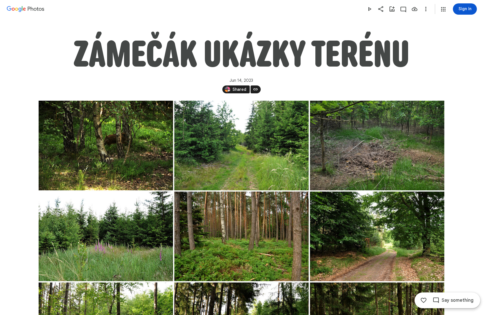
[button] (443, 9)
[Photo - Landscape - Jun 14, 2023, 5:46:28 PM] (241, 236)
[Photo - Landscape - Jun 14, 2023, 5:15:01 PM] (106, 236)
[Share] (380, 9)
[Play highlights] (369, 9)
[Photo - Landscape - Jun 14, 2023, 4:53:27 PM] (106, 145)
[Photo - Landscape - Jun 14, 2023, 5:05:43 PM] (377, 145)
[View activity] (403, 9)
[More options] (425, 9)
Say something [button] (457, 300)
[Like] (423, 300)
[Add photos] (392, 9)
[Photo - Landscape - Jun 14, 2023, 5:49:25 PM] (377, 236)
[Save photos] (414, 9)
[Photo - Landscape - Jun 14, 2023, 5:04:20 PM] (241, 145)
